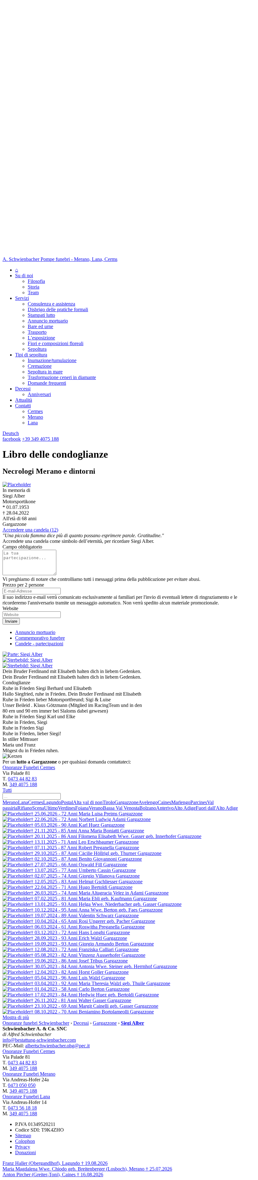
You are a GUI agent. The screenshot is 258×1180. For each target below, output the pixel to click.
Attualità (23, 400)
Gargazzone (126, 802)
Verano (96, 808)
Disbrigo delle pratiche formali (58, 309)
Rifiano (24, 808)
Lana (33, 422)
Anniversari (39, 394)
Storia (33, 286)
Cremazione (40, 366)
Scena (38, 808)
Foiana (82, 808)
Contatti (23, 405)
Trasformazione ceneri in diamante (62, 377)
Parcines (198, 802)
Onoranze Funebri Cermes (29, 767)
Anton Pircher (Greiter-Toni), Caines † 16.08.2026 (53, 1174)
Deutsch (11, 433)
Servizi (22, 298)
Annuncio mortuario (48, 320)
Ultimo (51, 808)
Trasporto (37, 332)
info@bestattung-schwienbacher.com (39, 1040)
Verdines (66, 808)
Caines (164, 802)
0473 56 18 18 (22, 1108)
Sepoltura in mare (45, 371)
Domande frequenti (47, 383)
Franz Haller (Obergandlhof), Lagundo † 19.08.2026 (55, 1163)
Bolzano (147, 808)
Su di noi (24, 275)
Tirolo (109, 802)
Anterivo (165, 808)
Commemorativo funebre (40, 638)
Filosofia (36, 281)
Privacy (22, 1147)
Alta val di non (88, 802)
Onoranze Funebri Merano (29, 1074)
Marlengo (180, 802)
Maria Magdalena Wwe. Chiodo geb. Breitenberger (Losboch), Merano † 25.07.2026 (87, 1169)
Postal (67, 802)
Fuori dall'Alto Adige (217, 808)
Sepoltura (37, 349)
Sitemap (23, 1135)
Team (33, 292)
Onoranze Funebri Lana (26, 1096)
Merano (35, 417)
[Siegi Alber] (17, 484)
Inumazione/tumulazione (52, 360)
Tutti (7, 790)
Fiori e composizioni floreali (55, 343)
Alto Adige (185, 808)
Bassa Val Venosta (121, 808)
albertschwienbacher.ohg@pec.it (57, 1045)
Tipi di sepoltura (31, 354)
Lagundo (52, 802)
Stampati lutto (41, 315)
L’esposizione (41, 337)
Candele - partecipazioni (39, 643)
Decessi (23, 388)
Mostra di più (16, 1017)
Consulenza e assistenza (51, 303)
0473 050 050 (22, 1085)
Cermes (35, 411)
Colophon (25, 1141)
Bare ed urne (40, 326)
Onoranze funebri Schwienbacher (36, 1023)
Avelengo (148, 802)
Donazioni (25, 1152)
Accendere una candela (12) (30, 529)
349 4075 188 (23, 784)
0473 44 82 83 (22, 778)
